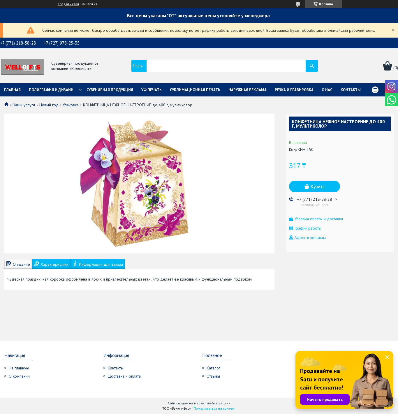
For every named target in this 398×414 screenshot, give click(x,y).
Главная (12, 89)
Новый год (49, 105)
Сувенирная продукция (110, 89)
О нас (327, 89)
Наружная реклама (247, 89)
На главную (19, 368)
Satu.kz (224, 403)
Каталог (213, 368)
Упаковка (71, 105)
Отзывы (213, 376)
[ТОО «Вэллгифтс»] (22, 66)
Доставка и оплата (124, 376)
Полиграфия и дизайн (51, 89)
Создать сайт (68, 4)
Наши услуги (24, 105)
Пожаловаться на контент (214, 408)
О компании (19, 376)
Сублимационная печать (195, 89)
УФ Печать (151, 89)
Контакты (351, 89)
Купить (318, 186)
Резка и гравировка (294, 89)
